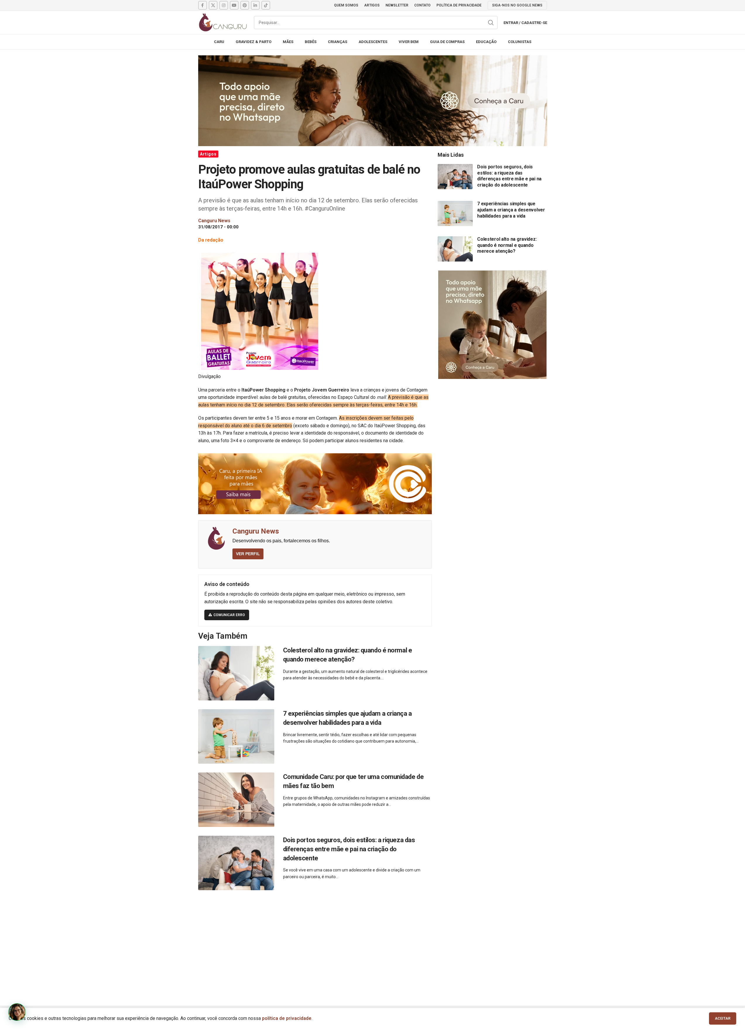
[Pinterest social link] (244, 5)
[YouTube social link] (234, 5)
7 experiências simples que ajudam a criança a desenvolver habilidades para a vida (511, 209)
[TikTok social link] (265, 5)
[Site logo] (223, 22)
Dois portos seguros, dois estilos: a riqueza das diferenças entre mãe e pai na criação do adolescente (349, 849)
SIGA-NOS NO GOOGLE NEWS (517, 5)
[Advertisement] (372, 941)
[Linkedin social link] (255, 5)
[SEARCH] (491, 22)
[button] (17, 1012)
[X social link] (213, 5)
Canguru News (255, 531)
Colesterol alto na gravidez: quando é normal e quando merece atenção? (507, 245)
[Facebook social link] (202, 5)
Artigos (208, 154)
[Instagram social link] (223, 5)
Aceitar (722, 1018)
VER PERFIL (248, 553)
